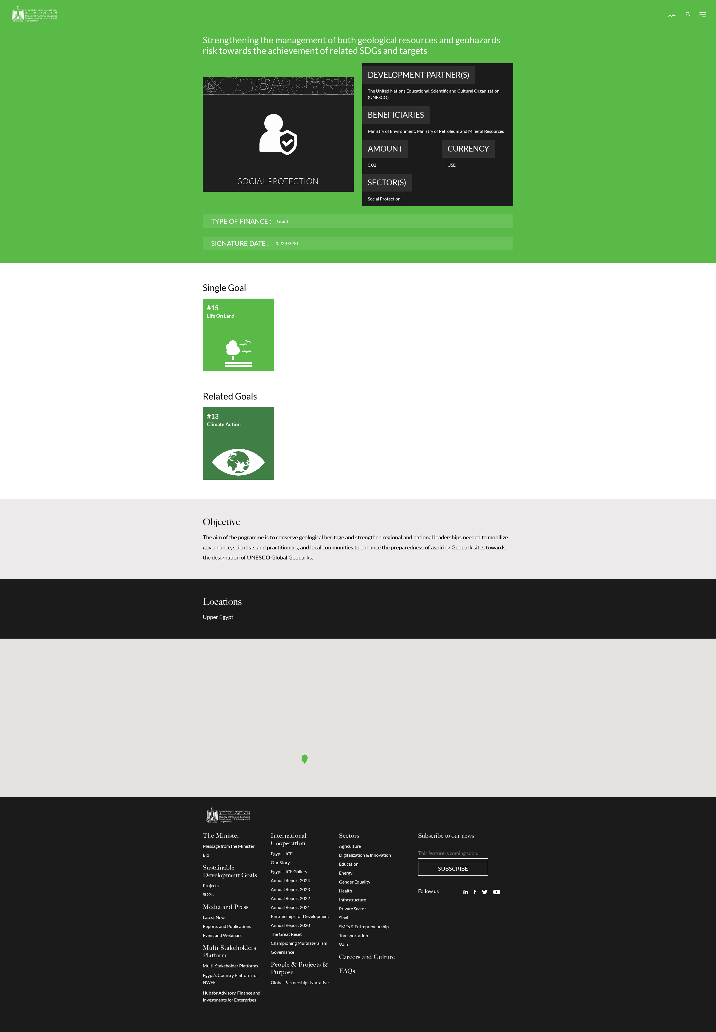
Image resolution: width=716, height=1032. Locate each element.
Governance (282, 952)
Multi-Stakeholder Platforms (230, 965)
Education (349, 864)
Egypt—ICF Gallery (289, 871)
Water (345, 944)
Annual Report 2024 (290, 880)
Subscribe (453, 868)
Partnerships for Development (300, 916)
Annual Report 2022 (290, 898)
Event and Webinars (222, 935)
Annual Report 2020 (290, 925)
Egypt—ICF (282, 853)
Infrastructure (352, 900)
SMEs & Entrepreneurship (364, 926)
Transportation (353, 935)
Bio (206, 855)
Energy (345, 873)
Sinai (343, 917)
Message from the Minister (229, 846)
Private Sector (352, 908)
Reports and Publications (227, 926)
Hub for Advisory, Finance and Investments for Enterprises (231, 996)
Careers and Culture (367, 957)
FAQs (347, 971)
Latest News (215, 917)
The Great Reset (286, 934)
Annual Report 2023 (290, 889)
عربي (671, 14)
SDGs (208, 894)
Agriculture (350, 846)
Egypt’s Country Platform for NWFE (230, 978)
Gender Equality (354, 882)
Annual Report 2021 (290, 907)
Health (345, 891)
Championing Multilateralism (299, 943)
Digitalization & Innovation (365, 855)
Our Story (280, 862)
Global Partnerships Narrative (300, 982)
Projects (211, 885)
